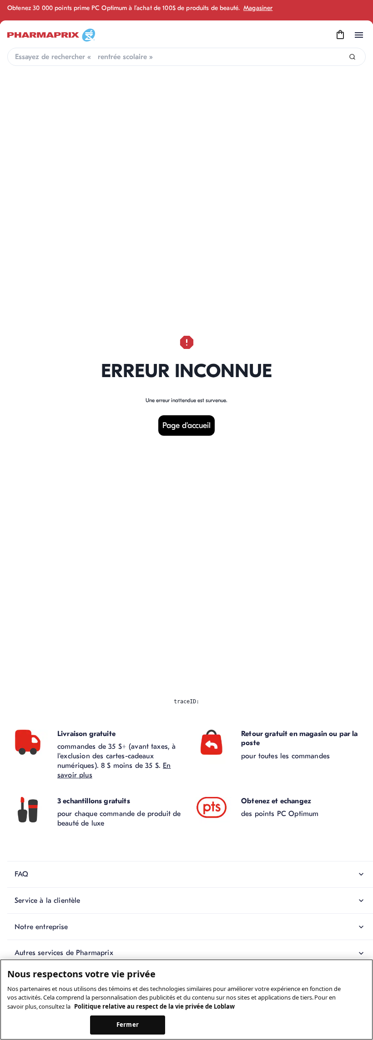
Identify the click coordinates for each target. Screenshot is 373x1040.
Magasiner (257, 8)
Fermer (127, 1024)
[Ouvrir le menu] (359, 35)
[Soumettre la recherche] (352, 57)
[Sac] (340, 35)
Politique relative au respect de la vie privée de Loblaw (154, 1006)
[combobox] (186, 57)
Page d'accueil (186, 425)
